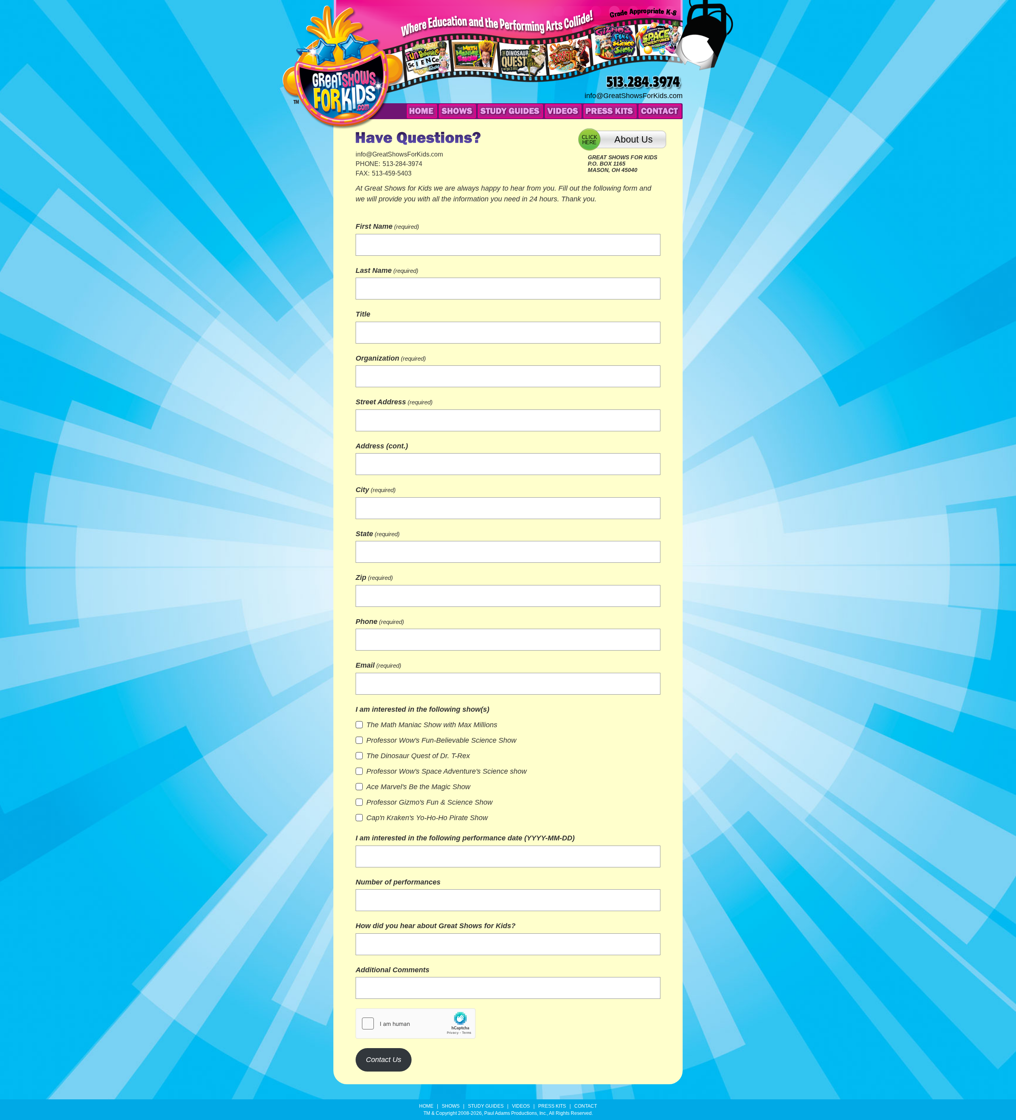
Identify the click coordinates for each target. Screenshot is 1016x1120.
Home (422, 111)
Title (363, 314)
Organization (391, 358)
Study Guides (510, 111)
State (378, 534)
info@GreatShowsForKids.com (634, 96)
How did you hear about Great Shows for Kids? (436, 926)
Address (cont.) (382, 446)
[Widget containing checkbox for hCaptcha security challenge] (415, 1023)
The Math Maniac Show (472, 64)
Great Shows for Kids (344, 67)
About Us (633, 139)
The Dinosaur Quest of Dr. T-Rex (524, 69)
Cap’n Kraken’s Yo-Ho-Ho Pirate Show (571, 66)
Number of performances (398, 882)
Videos (563, 111)
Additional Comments (392, 970)
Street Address (394, 402)
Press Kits (610, 111)
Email (378, 665)
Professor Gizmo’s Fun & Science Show (615, 52)
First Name (387, 226)
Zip (374, 577)
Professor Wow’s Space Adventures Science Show (658, 47)
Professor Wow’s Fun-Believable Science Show (429, 68)
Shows (457, 111)
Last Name (387, 270)
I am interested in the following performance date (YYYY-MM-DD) (465, 838)
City (376, 490)
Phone (380, 622)
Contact (660, 111)
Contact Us (383, 1060)
